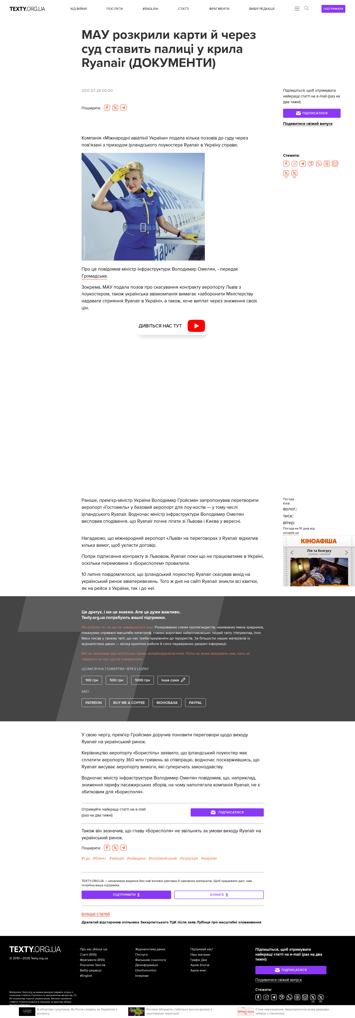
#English (86, 976)
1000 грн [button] (142, 680)
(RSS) (93, 955)
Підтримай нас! (201, 949)
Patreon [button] (93, 702)
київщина (137, 858)
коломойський (164, 858)
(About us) (100, 949)
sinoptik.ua (291, 533)
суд (87, 858)
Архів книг (198, 970)
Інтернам (142, 976)
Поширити (91, 108)
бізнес (100, 858)
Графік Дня (198, 960)
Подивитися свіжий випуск (308, 123)
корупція (190, 858)
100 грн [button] (91, 680)
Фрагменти (88, 960)
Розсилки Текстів (92, 965)
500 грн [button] (116, 680)
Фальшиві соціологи (150, 960)
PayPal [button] (195, 702)
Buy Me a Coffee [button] (129, 702)
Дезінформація (146, 965)
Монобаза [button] (167, 702)
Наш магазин (200, 955)
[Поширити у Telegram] (123, 108)
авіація (118, 858)
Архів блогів (199, 965)
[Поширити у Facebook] (107, 108)
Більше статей (96, 914)
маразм (210, 858)
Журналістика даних (150, 949)
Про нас (86, 949)
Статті (84, 955)
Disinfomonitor (145, 970)
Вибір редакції (90, 970)
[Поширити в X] (115, 108)
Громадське (94, 276)
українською (42, 998)
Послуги (141, 955)
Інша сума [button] (170, 680)
